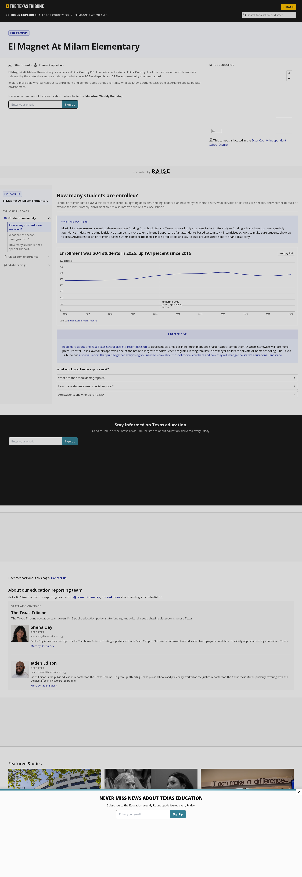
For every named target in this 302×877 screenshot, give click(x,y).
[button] (151, 438)
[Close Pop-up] (299, 792)
